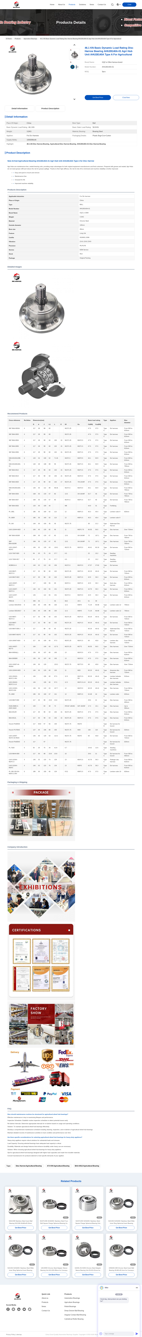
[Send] (136, 1333)
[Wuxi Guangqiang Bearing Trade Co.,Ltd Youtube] (24, 1309)
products (72, 4)
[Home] (17, 1299)
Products (18, 38)
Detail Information (20, 108)
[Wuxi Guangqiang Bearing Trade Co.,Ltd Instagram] (13, 1309)
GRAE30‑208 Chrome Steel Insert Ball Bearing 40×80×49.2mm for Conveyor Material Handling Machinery (121, 1269)
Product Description (50, 108)
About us (45, 1298)
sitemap (19, 1334)
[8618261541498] (29, 1309)
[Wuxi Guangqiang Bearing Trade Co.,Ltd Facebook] (8, 1309)
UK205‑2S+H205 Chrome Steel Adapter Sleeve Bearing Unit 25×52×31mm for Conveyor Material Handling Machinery (88, 1269)
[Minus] (137, 1287)
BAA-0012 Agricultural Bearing (87, 1166)
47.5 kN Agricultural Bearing (58, 1166)
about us (61, 4)
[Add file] (100, 1333)
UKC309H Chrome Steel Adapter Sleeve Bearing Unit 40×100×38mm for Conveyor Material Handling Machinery (54, 1269)
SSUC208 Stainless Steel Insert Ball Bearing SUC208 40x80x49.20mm (20, 1222)
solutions (82, 4)
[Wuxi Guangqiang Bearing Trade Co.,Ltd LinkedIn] (19, 1309)
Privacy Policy (10, 1334)
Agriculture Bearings (30, 38)
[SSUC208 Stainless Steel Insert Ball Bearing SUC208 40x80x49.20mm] (20, 1203)
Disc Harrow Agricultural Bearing (29, 1166)
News (44, 1306)
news (92, 4)
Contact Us (46, 1311)
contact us (102, 4)
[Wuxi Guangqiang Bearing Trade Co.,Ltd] (16, 4)
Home (52, 4)
